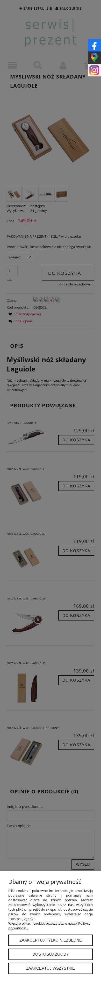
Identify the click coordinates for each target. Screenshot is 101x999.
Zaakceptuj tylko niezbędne (50, 940)
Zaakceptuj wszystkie (50, 968)
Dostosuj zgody (50, 954)
